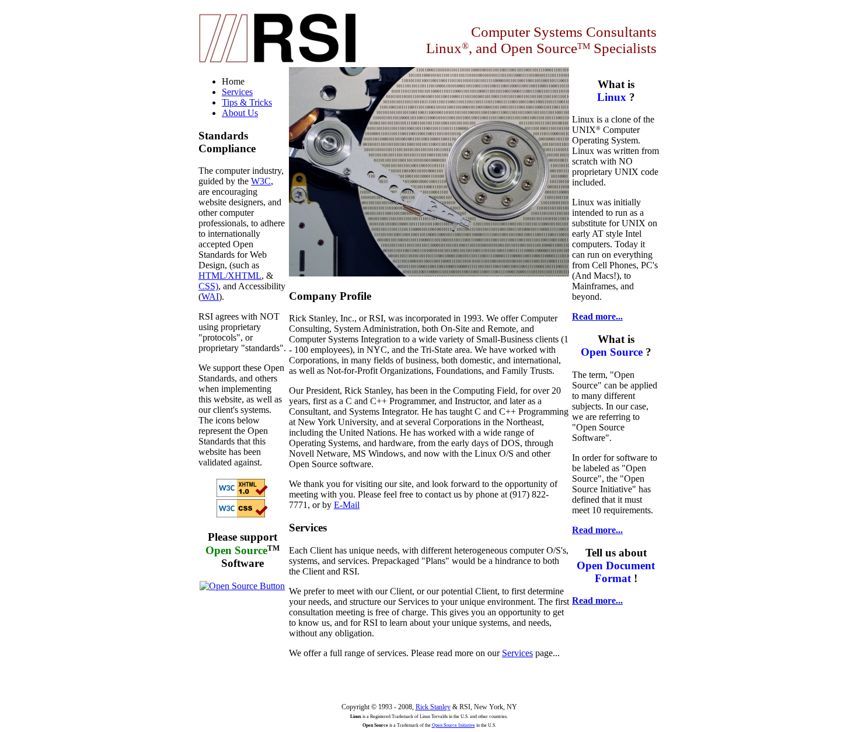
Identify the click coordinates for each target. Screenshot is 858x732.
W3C (261, 181)
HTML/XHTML (229, 276)
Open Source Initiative (453, 725)
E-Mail (347, 505)
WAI (210, 297)
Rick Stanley (433, 707)
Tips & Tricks (247, 102)
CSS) (208, 286)
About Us (240, 113)
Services (517, 653)
